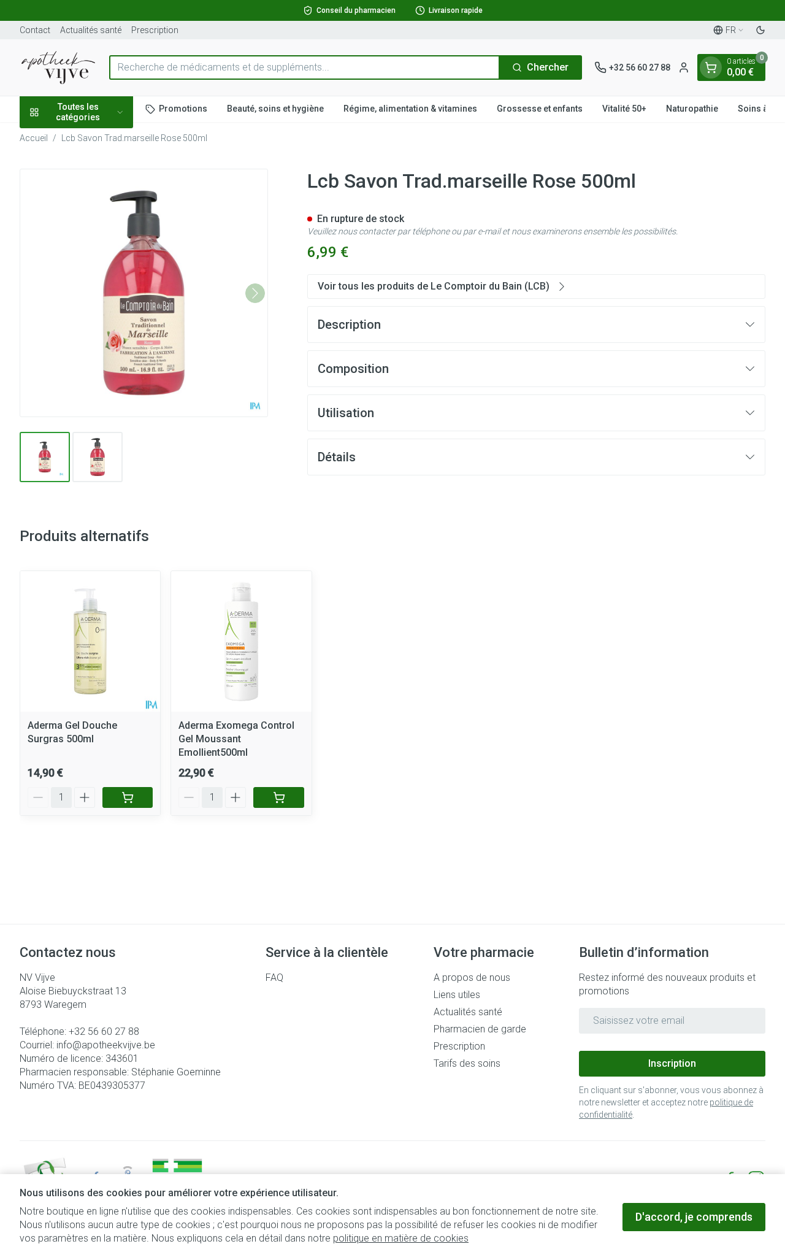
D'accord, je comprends (693, 1216)
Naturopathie (692, 108)
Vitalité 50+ (624, 108)
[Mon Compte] (684, 67)
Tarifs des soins (467, 1063)
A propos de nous (472, 977)
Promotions (183, 108)
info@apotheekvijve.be (105, 1045)
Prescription (154, 30)
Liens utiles (457, 995)
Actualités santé (90, 30)
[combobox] (304, 67)
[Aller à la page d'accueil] (58, 67)
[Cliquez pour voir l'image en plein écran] (143, 293)
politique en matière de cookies (401, 1238)
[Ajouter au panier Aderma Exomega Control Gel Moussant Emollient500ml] (278, 797)
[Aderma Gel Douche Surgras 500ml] (90, 641)
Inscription (672, 1063)
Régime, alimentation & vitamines (410, 108)
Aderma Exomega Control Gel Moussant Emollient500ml (236, 739)
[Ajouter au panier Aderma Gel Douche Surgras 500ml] (127, 797)
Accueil (34, 138)
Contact (35, 30)
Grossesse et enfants (540, 108)
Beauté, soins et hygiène (275, 108)
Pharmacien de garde (480, 1029)
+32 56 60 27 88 (104, 1031)
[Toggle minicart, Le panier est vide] (711, 67)
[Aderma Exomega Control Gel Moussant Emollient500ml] (241, 641)
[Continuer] (255, 293)
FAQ (274, 977)
